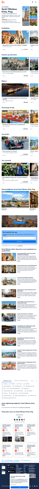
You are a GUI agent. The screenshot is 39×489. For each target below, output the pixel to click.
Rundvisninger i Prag (5, 461)
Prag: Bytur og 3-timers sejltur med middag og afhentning (6, 425)
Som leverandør (31, 466)
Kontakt (17, 466)
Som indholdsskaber (32, 468)
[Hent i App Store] (11, 471)
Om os (25, 466)
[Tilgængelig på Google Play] (11, 467)
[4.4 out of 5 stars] (19, 419)
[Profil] (35, 2)
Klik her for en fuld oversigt (25, 407)
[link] (15, 40)
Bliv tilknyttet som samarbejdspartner (32, 471)
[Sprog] (32, 2)
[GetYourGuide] (3, 2)
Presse (25, 471)
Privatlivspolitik (20, 245)
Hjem (2, 460)
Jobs (24, 468)
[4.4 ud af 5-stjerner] (5, 19)
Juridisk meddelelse (19, 468)
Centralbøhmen (17, 460)
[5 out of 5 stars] (7, 428)
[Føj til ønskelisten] (28, 32)
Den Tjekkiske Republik (9, 460)
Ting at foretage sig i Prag (25, 460)
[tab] (7, 380)
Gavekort (25, 473)
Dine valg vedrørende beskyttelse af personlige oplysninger (19, 473)
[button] (15, 40)
